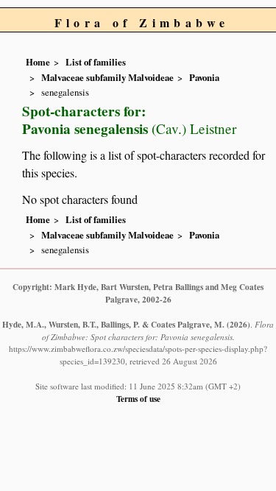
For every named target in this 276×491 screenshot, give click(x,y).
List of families (96, 61)
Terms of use (138, 398)
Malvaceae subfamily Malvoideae (107, 77)
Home (38, 61)
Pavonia (204, 77)
